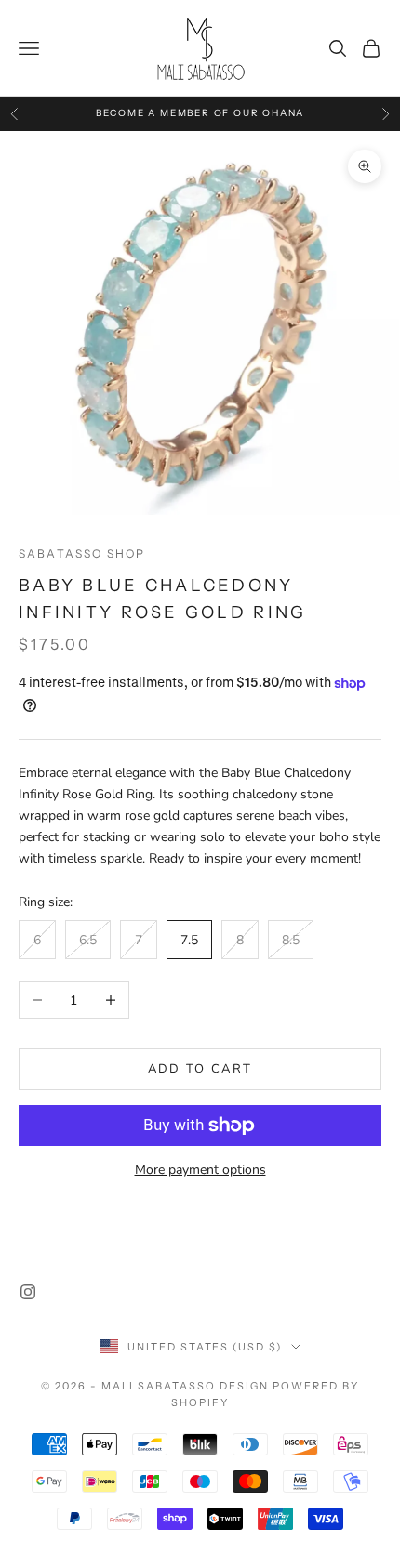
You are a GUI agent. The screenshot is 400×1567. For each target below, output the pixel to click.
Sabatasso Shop (82, 553)
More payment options (200, 1170)
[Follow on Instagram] (28, 1292)
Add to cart (200, 1068)
